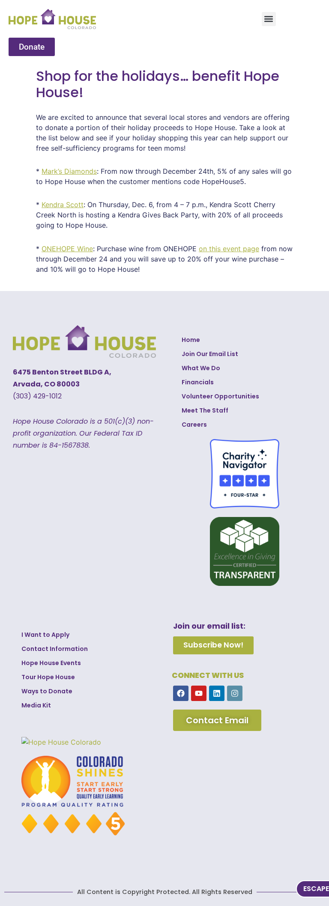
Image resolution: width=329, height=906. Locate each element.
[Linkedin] (216, 693)
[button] (269, 19)
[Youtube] (198, 693)
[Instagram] (234, 693)
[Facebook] (180, 693)
